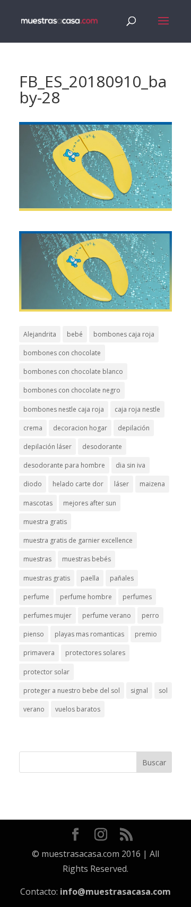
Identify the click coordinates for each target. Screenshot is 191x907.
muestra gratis (45, 521)
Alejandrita (39, 334)
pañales (122, 578)
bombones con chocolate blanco (73, 371)
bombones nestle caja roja (63, 409)
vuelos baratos (77, 709)
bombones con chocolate (62, 352)
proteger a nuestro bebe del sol (71, 690)
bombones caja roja (123, 334)
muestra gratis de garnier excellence (78, 540)
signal (139, 690)
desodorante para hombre (64, 465)
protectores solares (95, 652)
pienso (33, 634)
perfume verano (106, 615)
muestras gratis (46, 578)
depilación (134, 427)
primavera (39, 652)
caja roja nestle (137, 409)
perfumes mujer (47, 615)
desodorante (102, 446)
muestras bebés (86, 558)
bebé (75, 334)
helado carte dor (78, 483)
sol (163, 690)
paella (90, 578)
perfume (36, 596)
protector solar (46, 671)
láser (121, 483)
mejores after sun (89, 503)
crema (32, 427)
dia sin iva (130, 465)
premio (146, 634)
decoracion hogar (80, 427)
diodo (32, 483)
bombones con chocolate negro (71, 390)
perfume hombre (86, 596)
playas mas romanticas (89, 634)
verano (34, 709)
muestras (37, 558)
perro (150, 615)
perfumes (137, 596)
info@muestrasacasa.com (115, 891)
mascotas (38, 503)
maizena (152, 483)
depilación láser (47, 446)
